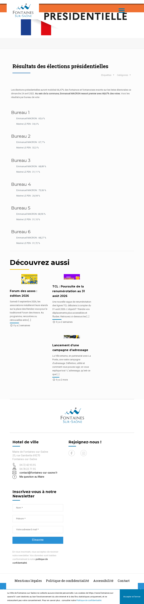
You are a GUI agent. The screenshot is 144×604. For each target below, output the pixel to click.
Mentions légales (28, 581)
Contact (124, 581)
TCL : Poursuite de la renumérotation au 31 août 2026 (68, 291)
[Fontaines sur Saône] (24, 10)
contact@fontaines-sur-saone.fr (38, 472)
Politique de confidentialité (88, 600)
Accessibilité (103, 581)
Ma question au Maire (31, 476)
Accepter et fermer (131, 596)
